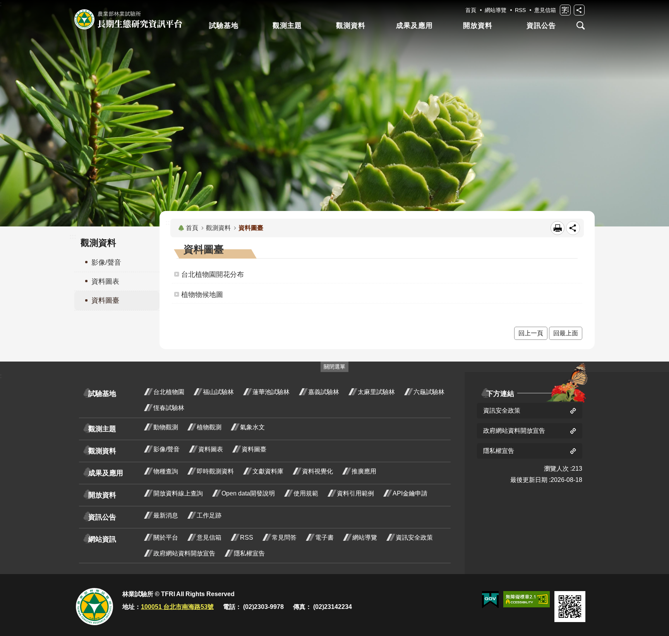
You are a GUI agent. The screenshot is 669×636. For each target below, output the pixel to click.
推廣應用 (364, 471)
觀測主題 (287, 25)
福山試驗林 (218, 392)
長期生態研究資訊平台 (128, 19)
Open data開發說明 (248, 493)
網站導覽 (495, 10)
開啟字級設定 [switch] (565, 10)
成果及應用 (414, 25)
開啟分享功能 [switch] (579, 10)
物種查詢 (165, 471)
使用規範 (305, 493)
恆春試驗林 (168, 408)
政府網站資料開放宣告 (184, 553)
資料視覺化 (317, 471)
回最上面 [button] (565, 333)
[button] (490, 600)
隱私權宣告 (249, 553)
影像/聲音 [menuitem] (106, 262)
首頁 (470, 10)
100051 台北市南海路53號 (177, 606)
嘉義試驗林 (323, 392)
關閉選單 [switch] (334, 366)
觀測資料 (350, 25)
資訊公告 (541, 25)
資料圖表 (210, 449)
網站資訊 (102, 539)
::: (72, 236)
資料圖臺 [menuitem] (105, 300)
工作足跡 (209, 515)
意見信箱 (545, 10)
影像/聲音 (166, 449)
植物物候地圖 (202, 294)
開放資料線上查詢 (178, 493)
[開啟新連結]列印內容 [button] (557, 228)
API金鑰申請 (410, 493)
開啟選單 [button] (580, 25)
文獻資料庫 (267, 471)
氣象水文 (252, 427)
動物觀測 (165, 427)
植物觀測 (209, 427)
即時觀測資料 (215, 471)
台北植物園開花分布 (212, 274)
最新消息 (165, 515)
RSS (520, 10)
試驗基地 (223, 25)
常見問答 (284, 537)
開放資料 (477, 25)
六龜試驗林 (428, 392)
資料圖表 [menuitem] (105, 281)
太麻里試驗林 (376, 392)
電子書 (324, 537)
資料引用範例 (355, 493)
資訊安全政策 (414, 537)
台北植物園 (168, 392)
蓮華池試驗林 (271, 392)
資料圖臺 (254, 449)
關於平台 (165, 537)
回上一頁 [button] (530, 333)
